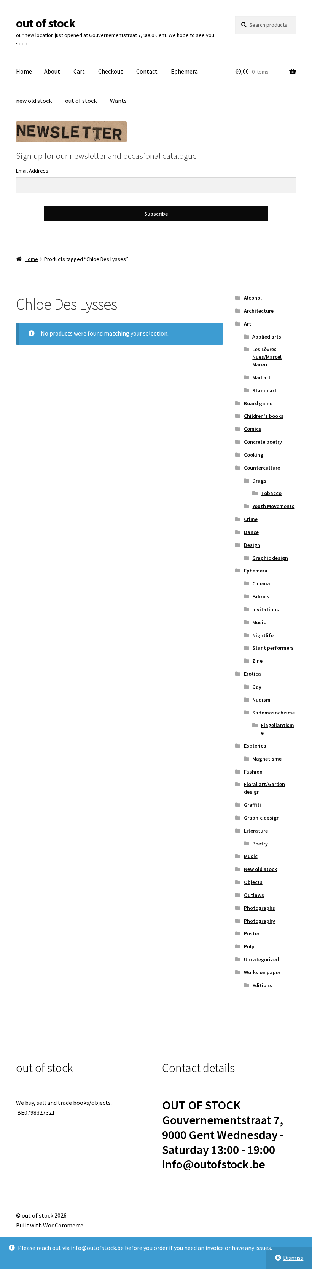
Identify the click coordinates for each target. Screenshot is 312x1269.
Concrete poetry (263, 441)
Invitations (265, 609)
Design (252, 545)
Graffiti (252, 804)
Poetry (260, 843)
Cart (79, 71)
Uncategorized (261, 959)
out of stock (45, 23)
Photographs (259, 908)
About (52, 71)
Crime (251, 519)
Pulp (249, 946)
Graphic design (270, 558)
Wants (118, 100)
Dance (251, 532)
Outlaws (254, 895)
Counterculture (262, 467)
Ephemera (184, 71)
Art (247, 323)
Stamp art (264, 390)
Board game (258, 403)
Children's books (263, 415)
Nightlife (263, 635)
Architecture (259, 310)
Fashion (253, 771)
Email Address (32, 170)
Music (259, 622)
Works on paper (262, 972)
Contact (147, 71)
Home (24, 71)
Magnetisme (267, 758)
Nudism (261, 699)
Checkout (110, 71)
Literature (256, 830)
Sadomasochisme (273, 712)
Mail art (261, 377)
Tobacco (271, 493)
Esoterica (255, 745)
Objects (253, 882)
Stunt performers (273, 647)
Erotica (252, 673)
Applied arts (266, 336)
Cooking (253, 454)
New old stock (260, 869)
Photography (259, 920)
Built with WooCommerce (49, 1225)
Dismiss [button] (293, 1257)
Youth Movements (273, 506)
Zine (257, 660)
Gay (256, 686)
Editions (262, 985)
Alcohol (253, 297)
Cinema (261, 583)
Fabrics (260, 596)
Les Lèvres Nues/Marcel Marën (267, 357)
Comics (252, 428)
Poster (251, 933)
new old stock (34, 100)
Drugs (259, 480)
